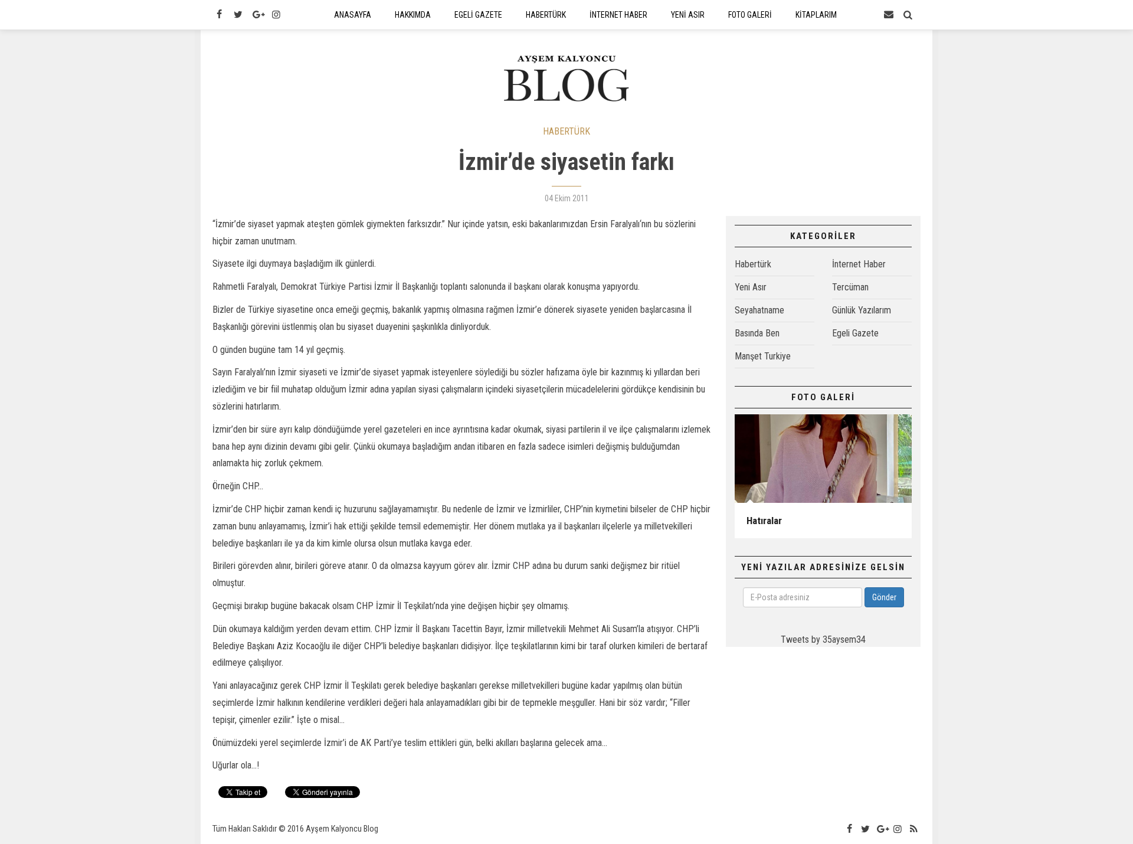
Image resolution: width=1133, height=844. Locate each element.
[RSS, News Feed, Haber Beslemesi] (914, 829)
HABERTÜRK (566, 131)
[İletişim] (888, 15)
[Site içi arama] (908, 15)
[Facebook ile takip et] (218, 15)
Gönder (884, 597)
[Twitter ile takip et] (237, 15)
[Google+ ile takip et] (257, 15)
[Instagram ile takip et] (276, 15)
